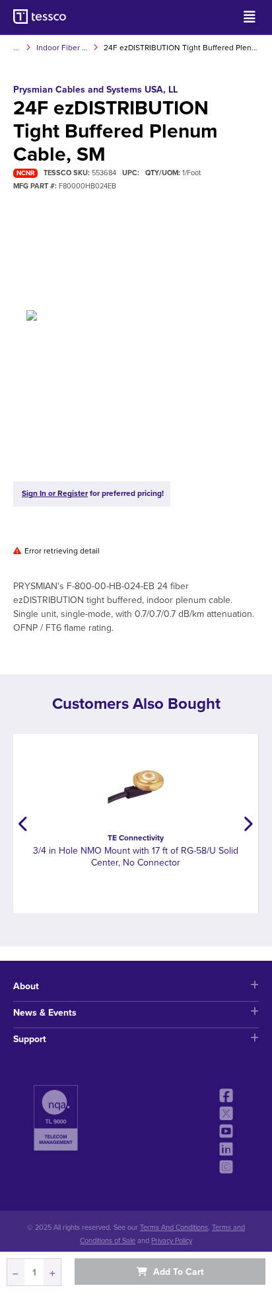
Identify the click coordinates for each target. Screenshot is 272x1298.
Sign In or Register (55, 493)
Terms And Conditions (174, 1227)
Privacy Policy (171, 1241)
